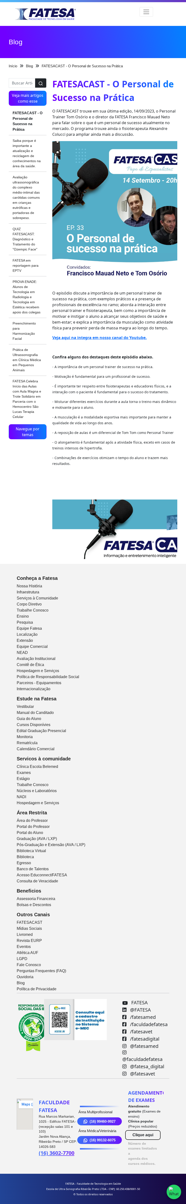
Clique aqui (142, 1135)
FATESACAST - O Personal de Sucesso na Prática (28, 121)
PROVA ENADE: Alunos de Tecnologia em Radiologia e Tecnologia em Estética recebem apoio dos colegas (26, 297)
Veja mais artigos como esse (27, 98)
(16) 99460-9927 (103, 1121)
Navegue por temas (27, 431)
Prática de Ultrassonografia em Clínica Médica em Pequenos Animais (27, 360)
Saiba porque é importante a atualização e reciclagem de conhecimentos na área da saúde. (27, 153)
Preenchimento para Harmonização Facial (24, 331)
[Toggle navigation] (146, 12)
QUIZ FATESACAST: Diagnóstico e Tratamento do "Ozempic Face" (25, 239)
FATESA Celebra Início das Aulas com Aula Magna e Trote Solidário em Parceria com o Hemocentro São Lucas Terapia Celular (27, 399)
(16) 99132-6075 (103, 1140)
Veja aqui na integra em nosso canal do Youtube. (99, 337)
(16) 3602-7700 (56, 1152)
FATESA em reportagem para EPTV (26, 265)
